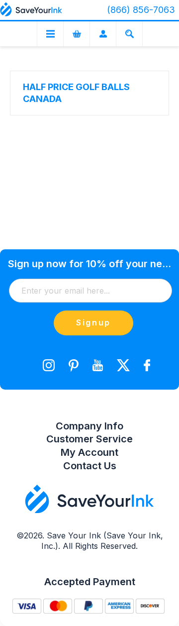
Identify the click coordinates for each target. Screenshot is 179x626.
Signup (93, 322)
